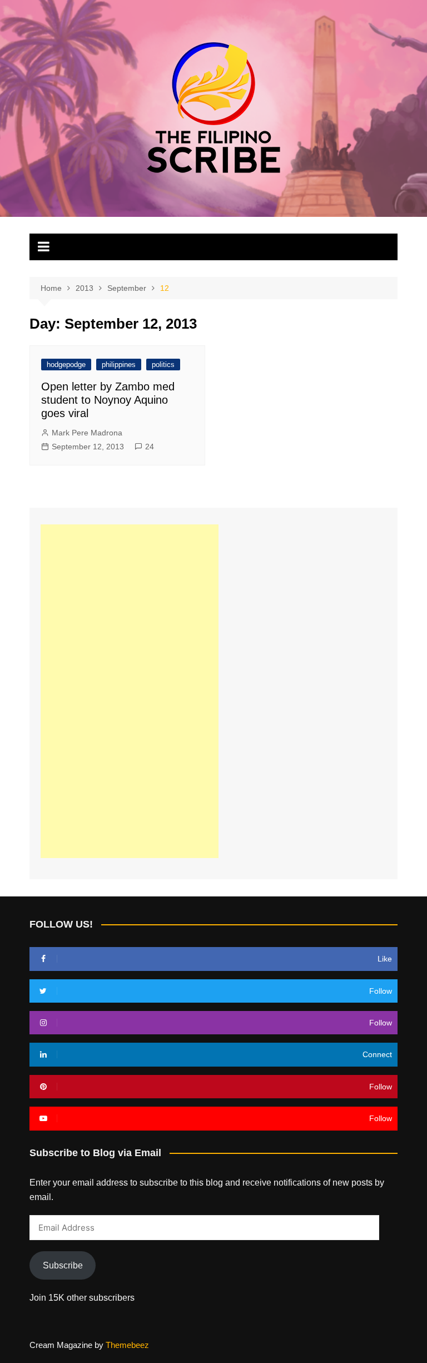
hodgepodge (66, 364)
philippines (119, 364)
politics (163, 364)
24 (149, 446)
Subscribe (63, 1265)
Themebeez (127, 1345)
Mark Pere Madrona (87, 432)
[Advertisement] (130, 691)
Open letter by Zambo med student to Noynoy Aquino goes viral (108, 399)
